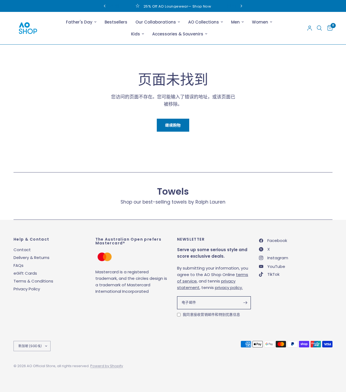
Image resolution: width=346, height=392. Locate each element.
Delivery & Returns (31, 257)
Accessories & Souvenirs (177, 34)
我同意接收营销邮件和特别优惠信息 (211, 314)
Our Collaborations (155, 22)
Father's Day (79, 22)
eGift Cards (25, 273)
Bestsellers (116, 22)
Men (235, 22)
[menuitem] (81, 22)
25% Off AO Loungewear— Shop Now (177, 6)
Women (260, 22)
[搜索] (319, 28)
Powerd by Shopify (106, 365)
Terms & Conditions (33, 281)
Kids (135, 34)
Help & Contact (31, 239)
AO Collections (203, 22)
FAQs (19, 265)
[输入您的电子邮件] (245, 302)
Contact (22, 250)
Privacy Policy (27, 289)
